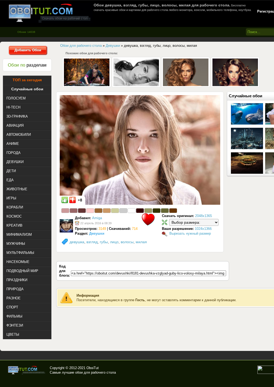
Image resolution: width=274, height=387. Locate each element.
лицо (114, 242)
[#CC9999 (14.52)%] (65, 210)
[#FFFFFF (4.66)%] (132, 210)
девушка (77, 242)
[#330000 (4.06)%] (140, 210)
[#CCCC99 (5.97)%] (115, 210)
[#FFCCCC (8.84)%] (90, 210)
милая (141, 242)
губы (104, 242)
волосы (127, 242)
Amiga (97, 218)
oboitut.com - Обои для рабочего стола (49, 13)
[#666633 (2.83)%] (165, 210)
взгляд (92, 242)
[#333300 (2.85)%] (157, 210)
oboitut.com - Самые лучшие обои (27, 370)
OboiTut (92, 368)
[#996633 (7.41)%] (98, 210)
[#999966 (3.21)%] (148, 210)
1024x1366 (203, 229)
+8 (80, 200)
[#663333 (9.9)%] (82, 210)
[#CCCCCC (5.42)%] (123, 210)
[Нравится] (65, 200)
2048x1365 (203, 216)
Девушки (96, 233)
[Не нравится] (72, 200)
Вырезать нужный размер (190, 233)
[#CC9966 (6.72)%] (107, 210)
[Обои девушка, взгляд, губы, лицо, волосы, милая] (139, 149)
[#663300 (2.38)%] (173, 210)
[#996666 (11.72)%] (74, 210)
